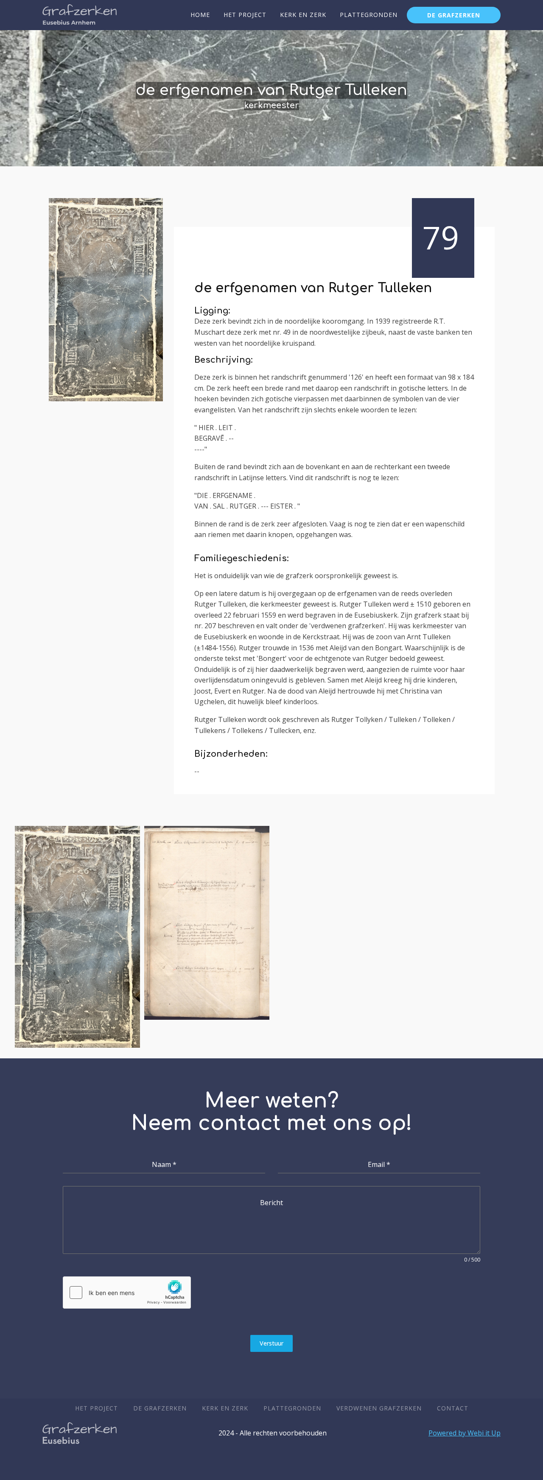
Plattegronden (368, 15)
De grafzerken (453, 15)
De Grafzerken (160, 1408)
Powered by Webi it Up (464, 1433)
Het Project (245, 15)
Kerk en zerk (303, 15)
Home (200, 15)
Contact (452, 1408)
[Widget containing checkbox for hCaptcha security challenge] (127, 1292)
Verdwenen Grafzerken (379, 1408)
